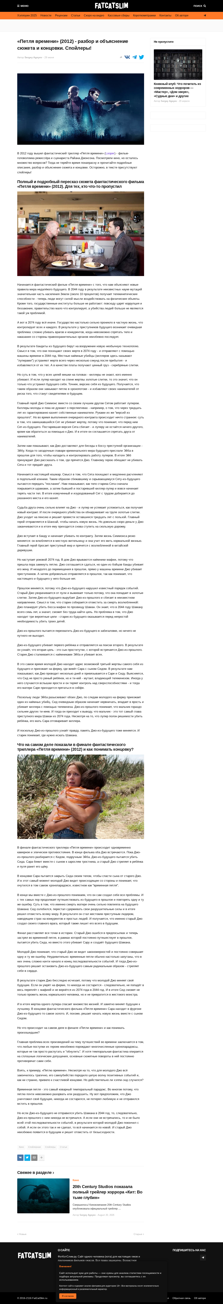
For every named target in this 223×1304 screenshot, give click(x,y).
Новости (45, 15)
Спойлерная (34, 1147)
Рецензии (61, 15)
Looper (110, 153)
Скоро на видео (94, 15)
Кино (21, 1147)
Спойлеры (50, 1147)
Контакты (165, 15)
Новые (22, 1234)
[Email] (34, 1158)
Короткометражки (144, 15)
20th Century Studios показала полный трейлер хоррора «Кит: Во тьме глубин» (108, 1192)
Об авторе (182, 15)
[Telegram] (134, 57)
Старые (138, 1234)
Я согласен (68, 1296)
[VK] (127, 57)
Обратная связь (181, 1298)
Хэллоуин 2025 (27, 15)
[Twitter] (141, 57)
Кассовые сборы (118, 15)
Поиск (198, 6)
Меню (24, 6)
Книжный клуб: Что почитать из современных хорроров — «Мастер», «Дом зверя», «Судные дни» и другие (177, 90)
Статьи (75, 15)
